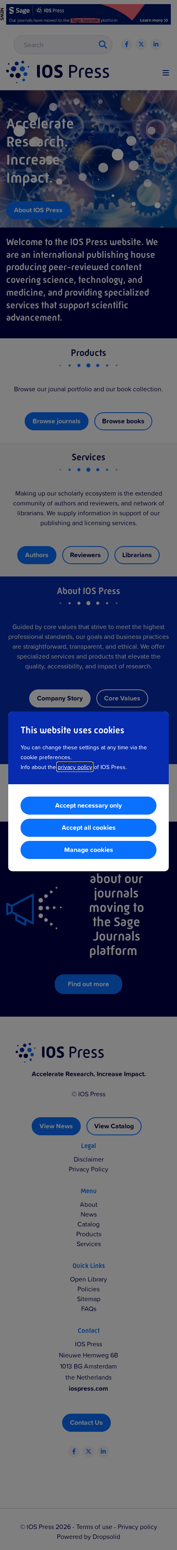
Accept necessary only (88, 805)
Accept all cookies (89, 827)
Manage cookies (88, 849)
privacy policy (75, 767)
